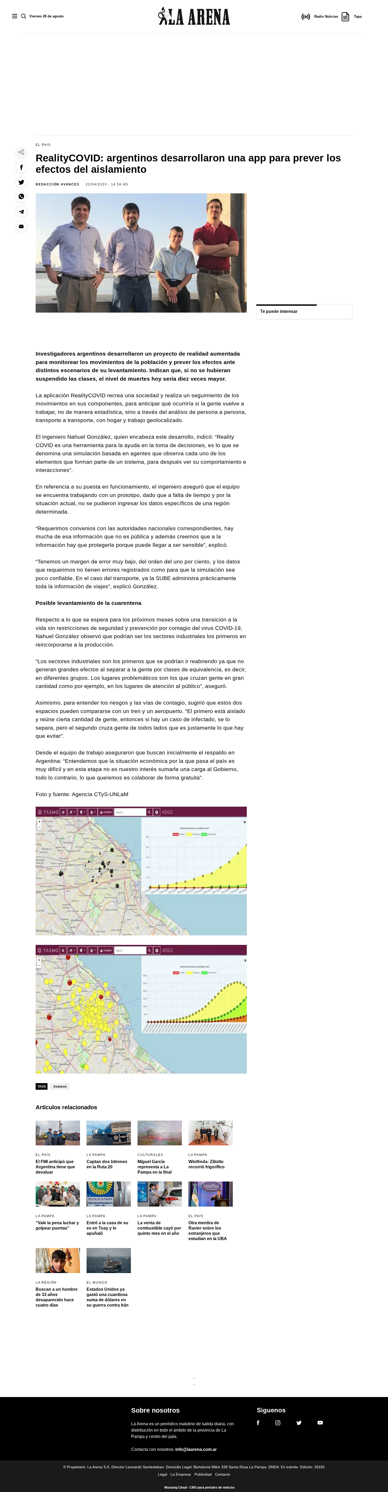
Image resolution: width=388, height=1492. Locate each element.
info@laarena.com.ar (196, 1449)
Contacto (222, 1474)
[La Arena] (194, 17)
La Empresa (181, 1474)
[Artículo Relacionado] (58, 1133)
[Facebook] (258, 1423)
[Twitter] (299, 1424)
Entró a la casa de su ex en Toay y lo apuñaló (107, 1228)
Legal (162, 1474)
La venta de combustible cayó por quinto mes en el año (159, 1228)
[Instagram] (277, 1423)
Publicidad (203, 1474)
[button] (21, 167)
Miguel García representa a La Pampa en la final (155, 1166)
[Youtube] (320, 1423)
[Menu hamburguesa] (15, 16)
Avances (60, 1086)
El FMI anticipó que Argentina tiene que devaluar (55, 1166)
